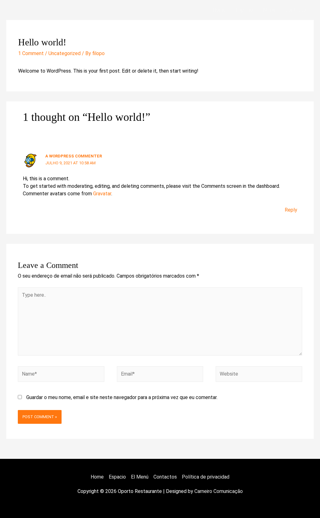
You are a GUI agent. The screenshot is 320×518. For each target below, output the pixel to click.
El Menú (139, 477)
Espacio (244, 10)
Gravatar (102, 194)
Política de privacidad (205, 477)
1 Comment (31, 53)
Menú (269, 10)
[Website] (259, 375)
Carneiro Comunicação (218, 491)
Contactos (297, 10)
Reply (291, 210)
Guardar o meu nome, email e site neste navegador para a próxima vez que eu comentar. (122, 397)
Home (219, 10)
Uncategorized (64, 53)
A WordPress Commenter (73, 156)
